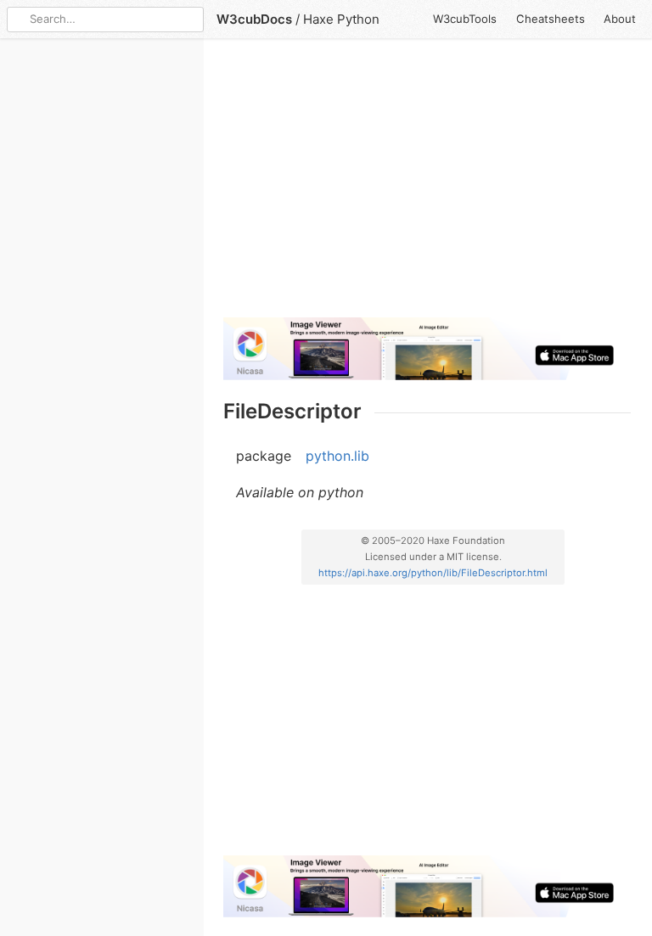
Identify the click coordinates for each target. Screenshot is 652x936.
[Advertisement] (427, 185)
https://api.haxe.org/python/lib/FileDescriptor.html (433, 573)
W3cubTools (465, 18)
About (620, 18)
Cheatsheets (550, 18)
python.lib (337, 455)
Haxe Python (341, 19)
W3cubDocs (254, 19)
